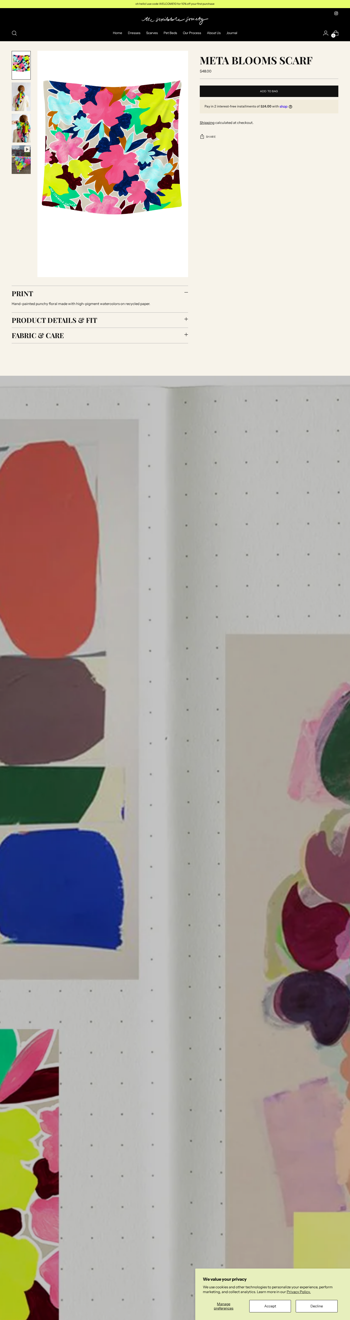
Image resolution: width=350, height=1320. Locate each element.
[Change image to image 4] (21, 159)
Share (211, 136)
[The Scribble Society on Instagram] (336, 13)
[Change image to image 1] (21, 65)
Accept (270, 1306)
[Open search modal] (14, 33)
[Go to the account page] (325, 33)
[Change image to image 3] (21, 128)
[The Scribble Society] (175, 21)
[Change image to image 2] (21, 96)
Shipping (207, 122)
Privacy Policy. (299, 1292)
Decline (316, 1306)
